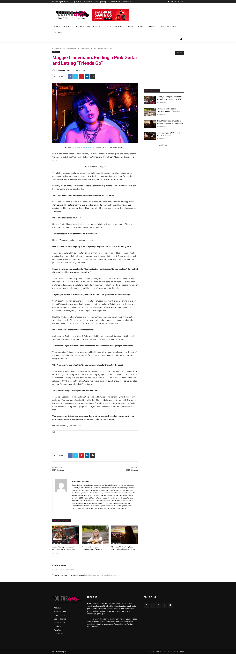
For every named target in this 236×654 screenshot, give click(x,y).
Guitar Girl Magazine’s (84, 147)
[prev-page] (53, 555)
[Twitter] (178, 1)
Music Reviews (87, 543)
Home (54, 48)
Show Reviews (57, 543)
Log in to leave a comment (63, 570)
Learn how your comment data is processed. (102, 575)
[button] (181, 39)
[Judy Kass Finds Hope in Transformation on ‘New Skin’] (95, 535)
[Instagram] (172, 1)
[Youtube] (182, 1)
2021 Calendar (58, 470)
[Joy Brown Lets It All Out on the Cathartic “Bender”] (150, 136)
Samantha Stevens (64, 70)
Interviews (61, 48)
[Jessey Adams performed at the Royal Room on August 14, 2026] (65, 535)
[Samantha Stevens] (54, 70)
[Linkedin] (87, 76)
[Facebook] (168, 1)
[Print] (92, 76)
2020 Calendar (132, 470)
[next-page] (57, 555)
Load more (163, 145)
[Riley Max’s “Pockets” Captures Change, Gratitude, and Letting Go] (124, 535)
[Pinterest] (175, 1)
